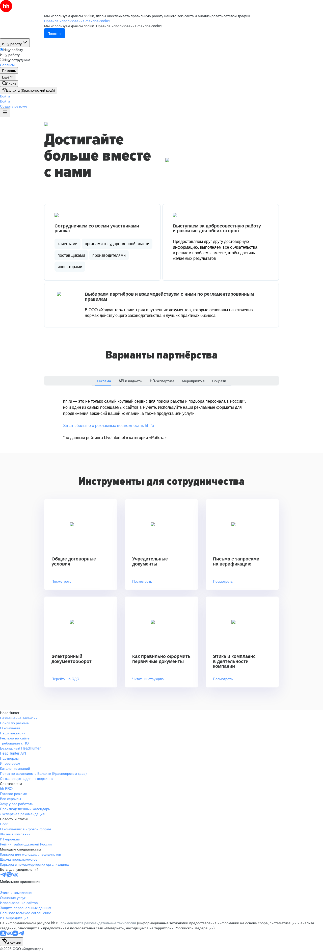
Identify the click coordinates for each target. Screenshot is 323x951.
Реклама (104, 380)
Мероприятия (193, 380)
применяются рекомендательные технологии (98, 922)
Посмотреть (61, 581)
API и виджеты (130, 380)
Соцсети (219, 380)
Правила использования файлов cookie (129, 25)
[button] (5, 95)
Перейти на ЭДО (65, 678)
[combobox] (11, 941)
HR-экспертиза (162, 380)
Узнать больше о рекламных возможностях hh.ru (108, 425)
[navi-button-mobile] (5, 113)
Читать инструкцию (148, 678)
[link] (9, 83)
